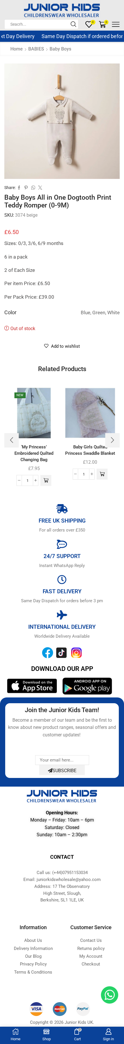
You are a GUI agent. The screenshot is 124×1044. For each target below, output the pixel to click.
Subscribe (64, 770)
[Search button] (73, 24)
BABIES (36, 49)
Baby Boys (60, 49)
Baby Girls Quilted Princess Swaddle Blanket (90, 450)
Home (16, 49)
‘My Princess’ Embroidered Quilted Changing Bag (33, 453)
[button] (45, 480)
